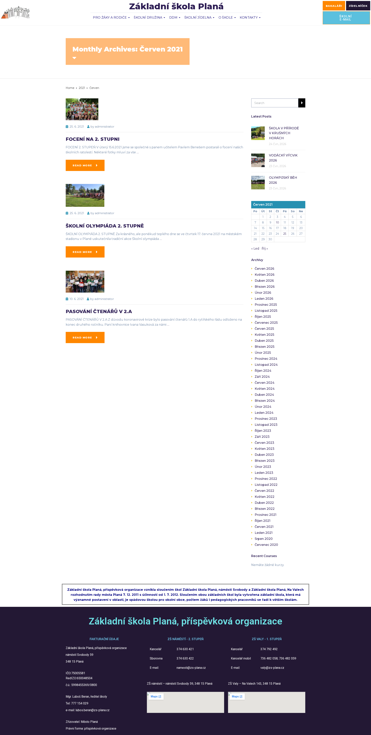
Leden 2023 (264, 473)
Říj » (265, 248)
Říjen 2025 (263, 317)
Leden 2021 (263, 533)
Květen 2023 (264, 449)
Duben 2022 (264, 503)
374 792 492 (269, 649)
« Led (255, 248)
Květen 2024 (265, 389)
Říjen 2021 (262, 521)
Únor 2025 (263, 353)
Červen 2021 (264, 527)
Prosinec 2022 (266, 479)
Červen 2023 (264, 443)
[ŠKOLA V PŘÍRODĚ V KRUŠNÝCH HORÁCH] (258, 133)
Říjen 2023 (263, 431)
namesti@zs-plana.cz (191, 668)
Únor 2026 (263, 293)
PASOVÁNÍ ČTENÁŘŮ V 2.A (99, 311)
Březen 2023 (265, 461)
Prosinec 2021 (265, 515)
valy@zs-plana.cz (272, 668)
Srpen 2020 (264, 539)
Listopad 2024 (266, 365)
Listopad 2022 (266, 485)
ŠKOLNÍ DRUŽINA (148, 17)
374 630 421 (185, 649)
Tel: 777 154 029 (77, 703)
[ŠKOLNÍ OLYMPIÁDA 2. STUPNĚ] (85, 195)
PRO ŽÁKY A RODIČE (110, 17)
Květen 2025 (264, 335)
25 (284, 233)
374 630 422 (185, 658)
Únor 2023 (263, 467)
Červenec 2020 (266, 545)
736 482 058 (269, 658)
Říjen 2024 (263, 371)
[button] (334, 5)
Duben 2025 (264, 341)
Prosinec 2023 (266, 419)
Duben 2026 (264, 280)
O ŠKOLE (226, 17)
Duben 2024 (264, 395)
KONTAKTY (249, 17)
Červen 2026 (264, 268)
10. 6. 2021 (77, 299)
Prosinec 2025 (266, 305)
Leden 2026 (264, 299)
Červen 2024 (264, 383)
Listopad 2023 (266, 425)
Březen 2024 (265, 401)
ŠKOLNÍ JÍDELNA (198, 17)
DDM (173, 17)
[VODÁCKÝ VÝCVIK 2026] (258, 160)
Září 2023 (262, 437)
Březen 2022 (265, 509)
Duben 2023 (264, 455)
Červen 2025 (264, 329)
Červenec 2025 (266, 323)
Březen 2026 (265, 287)
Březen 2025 (264, 347)
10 (277, 222)
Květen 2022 (264, 497)
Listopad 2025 (266, 311)
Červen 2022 (264, 491)
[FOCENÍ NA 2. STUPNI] (82, 109)
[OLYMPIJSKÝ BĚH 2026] (258, 182)
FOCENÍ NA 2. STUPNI (92, 139)
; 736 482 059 (287, 658)
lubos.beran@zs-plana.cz (93, 710)
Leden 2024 (264, 413)
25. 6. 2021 (77, 126)
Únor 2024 (263, 407)
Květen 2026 (264, 274)
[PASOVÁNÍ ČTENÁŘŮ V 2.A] (85, 281)
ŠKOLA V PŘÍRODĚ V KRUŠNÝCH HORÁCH (284, 133)
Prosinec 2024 (266, 359)
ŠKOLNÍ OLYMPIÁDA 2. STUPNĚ (105, 226)
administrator (104, 126)
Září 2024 (262, 377)
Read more (82, 165)
